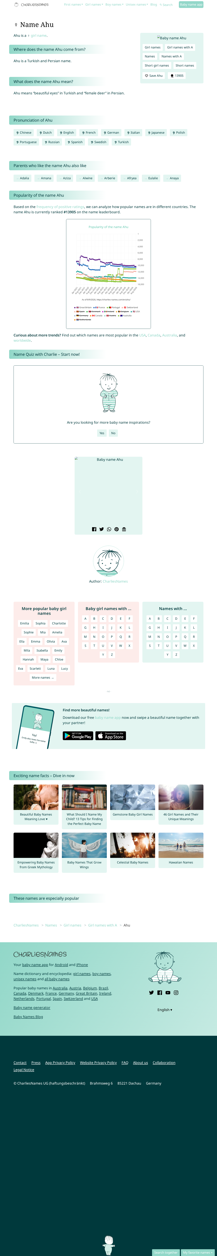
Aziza (67, 178)
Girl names (93, 4)
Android (61, 964)
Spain (57, 998)
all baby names (57, 978)
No (113, 433)
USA (142, 335)
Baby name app (191, 4)
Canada (154, 335)
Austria (75, 988)
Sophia (40, 623)
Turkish (123, 142)
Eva (20, 668)
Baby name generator (32, 1007)
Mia (43, 632)
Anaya (174, 178)
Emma (35, 641)
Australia (169, 335)
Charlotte (59, 623)
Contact (20, 1062)
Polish (180, 132)
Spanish (76, 142)
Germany (66, 993)
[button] (80, 492)
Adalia (24, 178)
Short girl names (157, 65)
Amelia (57, 632)
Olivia (51, 641)
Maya (44, 659)
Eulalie (153, 178)
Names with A (172, 56)
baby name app (108, 717)
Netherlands (24, 998)
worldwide (22, 340)
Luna (51, 668)
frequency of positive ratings (60, 206)
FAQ (125, 1062)
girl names (82, 973)
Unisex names (136, 4)
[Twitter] (151, 992)
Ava (64, 641)
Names (150, 56)
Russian (53, 142)
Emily (58, 650)
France (51, 993)
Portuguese (28, 142)
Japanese (157, 132)
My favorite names (196, 1252)
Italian (135, 132)
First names (72, 4)
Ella (21, 641)
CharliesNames (115, 581)
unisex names (25, 978)
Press (36, 1062)
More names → (43, 677)
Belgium (90, 988)
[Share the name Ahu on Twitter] (101, 529)
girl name (39, 35)
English (68, 132)
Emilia (24, 623)
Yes (102, 433)
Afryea (131, 178)
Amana (46, 178)
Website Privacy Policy (98, 1062)
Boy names (113, 4)
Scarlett (35, 668)
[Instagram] (176, 992)
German (112, 132)
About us (140, 1062)
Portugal (43, 998)
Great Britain (86, 993)
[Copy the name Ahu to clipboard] (123, 529)
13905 (178, 76)
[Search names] (160, 4)
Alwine (87, 178)
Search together (166, 1252)
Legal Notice (24, 1069)
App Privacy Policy (60, 1062)
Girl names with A (180, 47)
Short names (185, 65)
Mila (27, 650)
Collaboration (164, 1062)
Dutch (47, 132)
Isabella (42, 650)
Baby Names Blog (28, 1016)
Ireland (105, 993)
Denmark (36, 993)
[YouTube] (168, 992)
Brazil (103, 988)
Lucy (64, 668)
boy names (101, 973)
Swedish (100, 142)
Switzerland (73, 998)
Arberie (109, 178)
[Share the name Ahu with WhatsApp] (108, 529)
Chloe (59, 659)
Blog (153, 4)
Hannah (28, 659)
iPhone (82, 964)
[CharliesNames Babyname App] (32, 4)
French (90, 132)
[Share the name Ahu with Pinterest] (116, 529)
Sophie (29, 632)
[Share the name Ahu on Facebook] (93, 529)
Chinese (25, 132)
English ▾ (164, 1009)
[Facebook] (160, 992)
